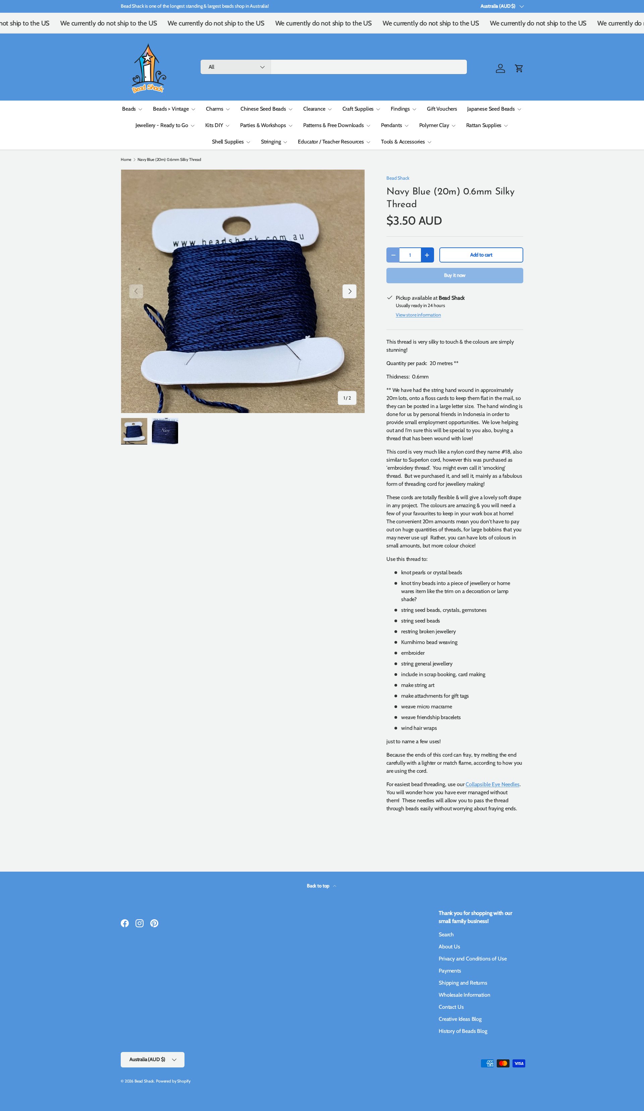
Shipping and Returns (463, 983)
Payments (450, 971)
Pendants (391, 125)
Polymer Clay (434, 125)
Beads (129, 109)
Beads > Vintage (171, 109)
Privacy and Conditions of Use (472, 958)
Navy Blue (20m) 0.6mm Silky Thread (169, 160)
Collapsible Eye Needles (492, 784)
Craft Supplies (358, 109)
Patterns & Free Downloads (333, 125)
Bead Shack (397, 178)
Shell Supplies (228, 141)
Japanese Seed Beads (491, 109)
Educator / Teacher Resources (331, 141)
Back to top (318, 886)
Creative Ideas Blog (460, 1019)
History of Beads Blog (463, 1031)
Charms (214, 109)
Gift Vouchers (442, 109)
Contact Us (451, 1007)
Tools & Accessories (403, 141)
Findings (400, 109)
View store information (418, 315)
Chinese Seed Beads (263, 109)
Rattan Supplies (484, 125)
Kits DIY (214, 125)
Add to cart (481, 255)
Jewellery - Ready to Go (162, 125)
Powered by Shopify (173, 1081)
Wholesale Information (464, 995)
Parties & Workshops (263, 125)
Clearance (314, 109)
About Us (449, 946)
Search (446, 934)
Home (126, 160)
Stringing (271, 141)
